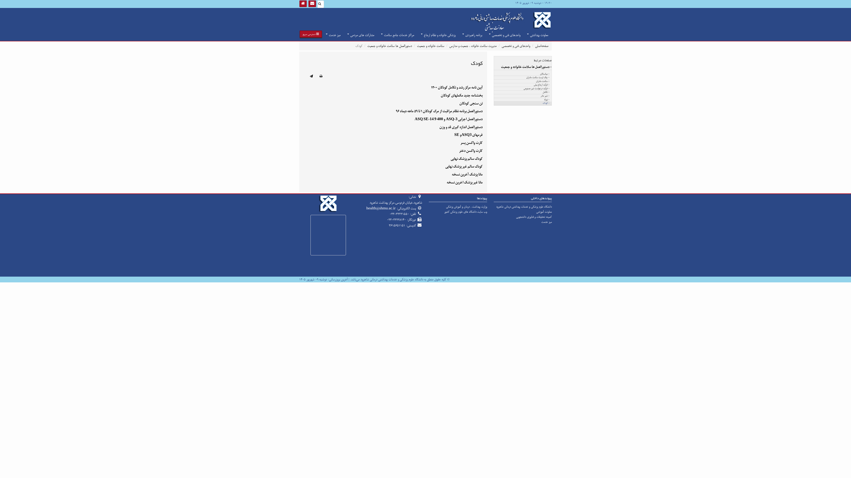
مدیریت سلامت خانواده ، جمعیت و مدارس (473, 46)
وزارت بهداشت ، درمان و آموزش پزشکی (466, 206)
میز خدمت (334, 35)
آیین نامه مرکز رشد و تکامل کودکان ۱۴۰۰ (457, 87)
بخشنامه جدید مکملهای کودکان (462, 95)
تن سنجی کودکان (471, 103)
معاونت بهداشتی (538, 35)
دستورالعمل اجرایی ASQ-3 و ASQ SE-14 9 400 (449, 119)
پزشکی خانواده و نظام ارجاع (439, 35)
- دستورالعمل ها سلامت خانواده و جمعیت (526, 67)
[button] (311, 34)
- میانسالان (544, 74)
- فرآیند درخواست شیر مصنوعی (536, 89)
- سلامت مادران (542, 81)
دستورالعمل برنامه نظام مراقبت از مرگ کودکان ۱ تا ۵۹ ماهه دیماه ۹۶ (439, 111)
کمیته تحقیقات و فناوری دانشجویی (534, 216)
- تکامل (546, 92)
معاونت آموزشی (544, 211)
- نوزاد (546, 100)
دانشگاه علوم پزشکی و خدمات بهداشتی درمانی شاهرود (524, 206)
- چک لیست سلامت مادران (537, 77)
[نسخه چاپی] (321, 76)
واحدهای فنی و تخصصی (505, 35)
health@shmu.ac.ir (381, 208)
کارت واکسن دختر (471, 151)
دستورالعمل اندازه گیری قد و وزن (461, 127)
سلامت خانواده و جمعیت (430, 46)
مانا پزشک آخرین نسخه (467, 174)
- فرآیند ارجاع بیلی (541, 85)
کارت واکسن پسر (472, 143)
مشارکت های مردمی (361, 35)
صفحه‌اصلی (541, 46)
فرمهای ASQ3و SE (468, 135)
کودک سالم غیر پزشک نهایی (464, 166)
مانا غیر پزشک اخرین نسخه (465, 182)
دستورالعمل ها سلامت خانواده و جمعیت (389, 46)
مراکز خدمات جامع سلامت (398, 35)
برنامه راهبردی (473, 35)
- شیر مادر (545, 96)
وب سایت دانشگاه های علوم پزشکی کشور (465, 211)
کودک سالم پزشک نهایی (467, 159)
